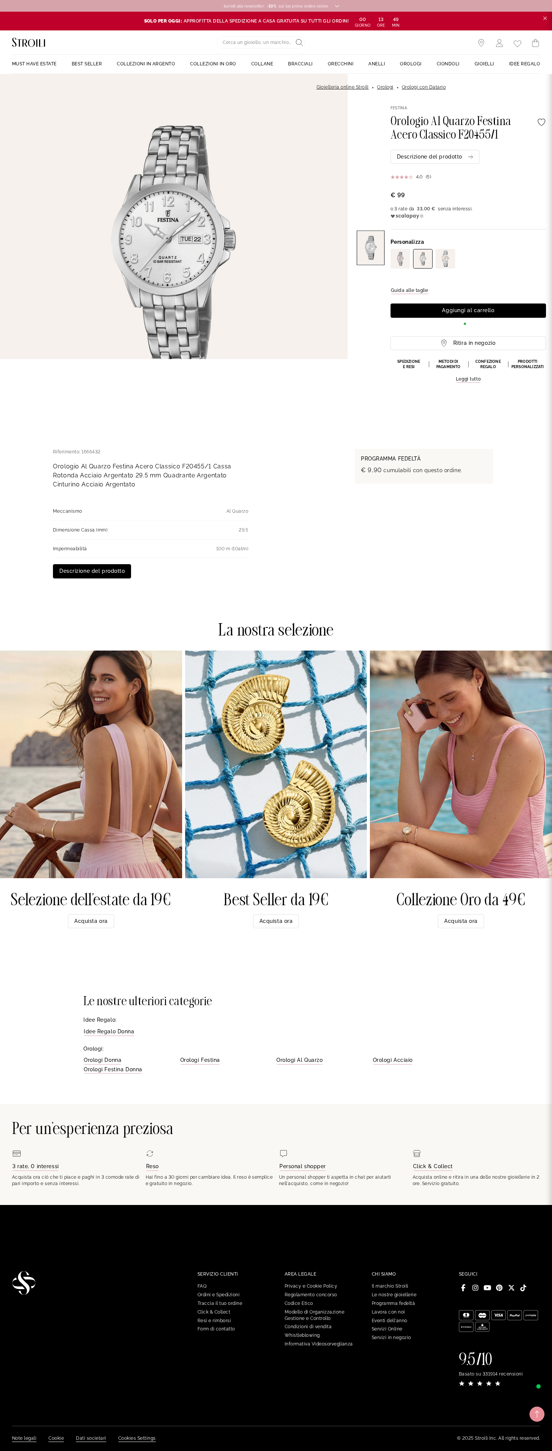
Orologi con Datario (424, 87)
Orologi (385, 87)
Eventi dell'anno (389, 1320)
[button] (468, 371)
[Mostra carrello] (535, 43)
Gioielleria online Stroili (343, 87)
